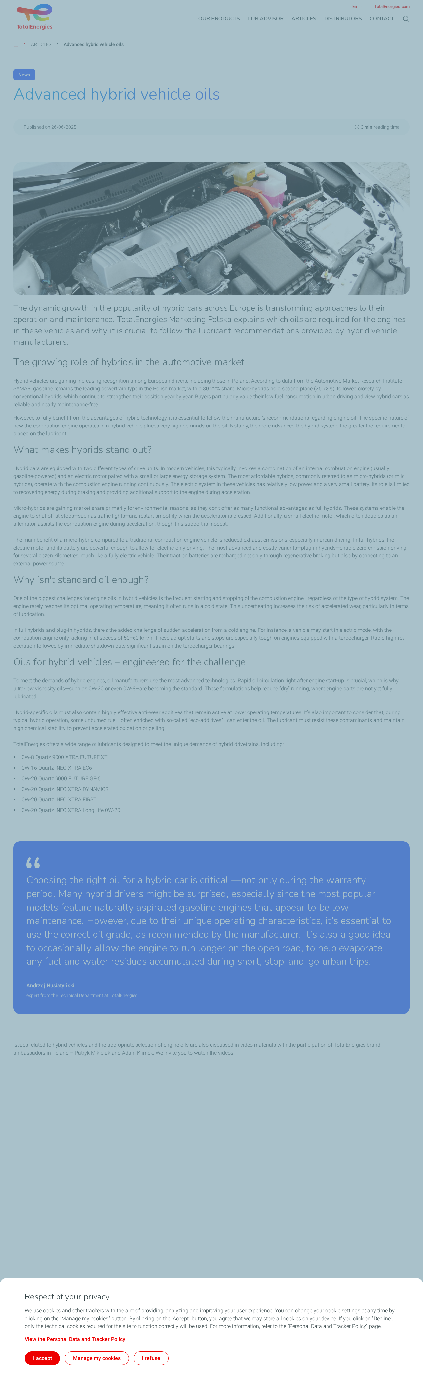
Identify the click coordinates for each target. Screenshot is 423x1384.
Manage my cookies (97, 1358)
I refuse (151, 1358)
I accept (42, 1358)
